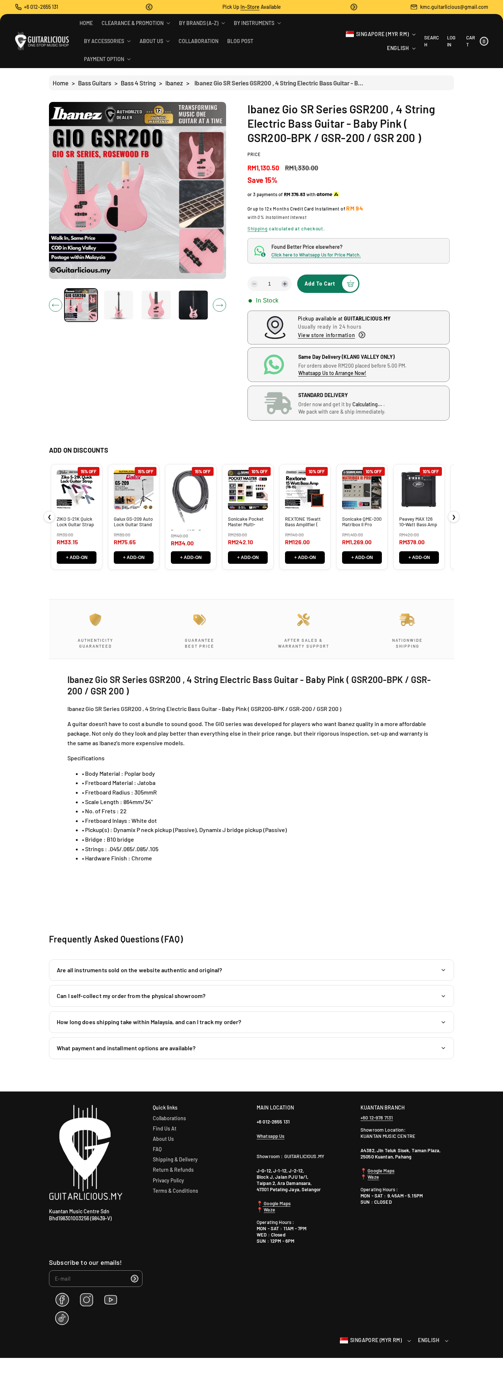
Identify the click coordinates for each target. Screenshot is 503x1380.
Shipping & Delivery (175, 1159)
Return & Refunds (173, 1170)
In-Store (250, 7)
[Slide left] (55, 305)
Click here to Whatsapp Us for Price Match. (316, 255)
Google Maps (277, 1203)
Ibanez (174, 82)
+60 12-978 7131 (376, 1118)
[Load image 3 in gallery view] (156, 305)
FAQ (157, 1149)
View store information (326, 335)
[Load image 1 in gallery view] (81, 305)
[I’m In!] (134, 1278)
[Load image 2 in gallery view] (118, 305)
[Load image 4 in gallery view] (193, 305)
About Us (163, 1139)
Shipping (257, 228)
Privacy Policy (168, 1180)
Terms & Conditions (175, 1191)
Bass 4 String (138, 82)
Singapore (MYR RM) (382, 34)
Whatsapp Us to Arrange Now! (332, 373)
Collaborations (169, 1118)
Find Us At (164, 1128)
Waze (269, 1210)
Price (254, 154)
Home (60, 82)
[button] (149, 7)
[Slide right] (219, 305)
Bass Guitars (94, 82)
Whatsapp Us (271, 1136)
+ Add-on (77, 557)
